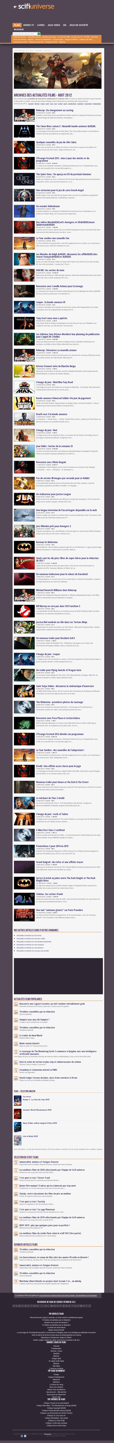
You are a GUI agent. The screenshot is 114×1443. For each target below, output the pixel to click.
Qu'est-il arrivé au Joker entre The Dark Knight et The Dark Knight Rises (65, 879)
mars (42, 103)
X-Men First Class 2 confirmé (50, 830)
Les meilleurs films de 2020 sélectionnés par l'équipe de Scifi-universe (52, 1169)
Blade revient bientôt (29, 1043)
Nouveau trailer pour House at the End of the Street (62, 782)
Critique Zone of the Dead (56, 1425)
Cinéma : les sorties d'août (49, 894)
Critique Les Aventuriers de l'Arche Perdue (56, 1413)
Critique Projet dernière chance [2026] (56, 1410)
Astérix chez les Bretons (56, 1389)
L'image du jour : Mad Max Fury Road (54, 382)
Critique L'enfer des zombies (56, 1423)
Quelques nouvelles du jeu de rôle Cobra (56, 142)
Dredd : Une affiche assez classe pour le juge (58, 766)
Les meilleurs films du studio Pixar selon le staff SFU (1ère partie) (50, 1233)
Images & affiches (71, 39)
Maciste (56, 1363)
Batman (56, 1356)
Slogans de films (51, 42)
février (37, 103)
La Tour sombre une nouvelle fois (52, 238)
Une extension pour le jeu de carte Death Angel (60, 190)
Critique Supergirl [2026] (56, 1408)
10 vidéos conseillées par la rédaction (37, 1011)
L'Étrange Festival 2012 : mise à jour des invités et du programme (62, 159)
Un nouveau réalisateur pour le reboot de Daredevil (62, 574)
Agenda (62, 42)
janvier (31, 103)
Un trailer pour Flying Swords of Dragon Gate (58, 670)
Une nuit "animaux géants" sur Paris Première (59, 910)
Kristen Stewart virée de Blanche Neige (56, 366)
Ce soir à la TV (76, 37)
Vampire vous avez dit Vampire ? (34, 1019)
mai (51, 103)
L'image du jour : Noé (46, 430)
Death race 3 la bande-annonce (51, 414)
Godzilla (56, 1353)
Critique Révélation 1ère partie (56, 1418)
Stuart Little (56, 1397)
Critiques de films (19, 37)
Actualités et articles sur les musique (30, 944)
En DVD (87, 37)
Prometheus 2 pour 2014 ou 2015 (52, 846)
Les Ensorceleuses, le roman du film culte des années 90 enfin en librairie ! (54, 1257)
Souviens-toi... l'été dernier (56, 1392)
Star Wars (56, 1366)
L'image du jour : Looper (48, 654)
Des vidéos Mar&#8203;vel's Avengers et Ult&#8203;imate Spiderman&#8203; (65, 223)
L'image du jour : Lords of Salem (52, 814)
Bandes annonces (49, 37)
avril (47, 103)
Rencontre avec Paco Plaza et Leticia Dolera (58, 718)
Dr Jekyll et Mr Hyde (56, 1361)
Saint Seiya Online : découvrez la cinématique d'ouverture (65, 686)
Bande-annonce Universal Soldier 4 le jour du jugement (63, 398)
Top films (94, 37)
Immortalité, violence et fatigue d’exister (39, 1161)
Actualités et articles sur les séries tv (30, 947)
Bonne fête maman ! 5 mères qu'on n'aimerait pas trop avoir (47, 1185)
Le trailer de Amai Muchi (30, 1035)
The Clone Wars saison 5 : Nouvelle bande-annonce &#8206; (66, 126)
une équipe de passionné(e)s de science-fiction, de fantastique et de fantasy (68, 1295)
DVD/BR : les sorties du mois (50, 270)
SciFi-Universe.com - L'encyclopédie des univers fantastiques (34, 6)
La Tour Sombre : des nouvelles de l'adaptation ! (60, 750)
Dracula (56, 1346)
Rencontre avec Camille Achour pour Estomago (59, 286)
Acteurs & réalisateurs (43, 39)
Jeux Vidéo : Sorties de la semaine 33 (54, 446)
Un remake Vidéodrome (48, 206)
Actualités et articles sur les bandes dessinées (34, 941)
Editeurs (31, 39)
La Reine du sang (56, 1384)
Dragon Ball (56, 1358)
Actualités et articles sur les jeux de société (33, 950)
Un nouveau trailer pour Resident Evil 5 (55, 638)
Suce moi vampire (56, 1387)
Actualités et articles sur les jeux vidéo (31, 938)
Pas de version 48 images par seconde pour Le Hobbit (63, 478)
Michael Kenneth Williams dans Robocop (56, 590)
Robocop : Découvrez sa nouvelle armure (56, 350)
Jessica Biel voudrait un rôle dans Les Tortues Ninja (61, 622)
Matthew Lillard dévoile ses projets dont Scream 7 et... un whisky (50, 1281)
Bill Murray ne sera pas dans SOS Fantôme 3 (58, 606)
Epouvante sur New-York (56, 1394)
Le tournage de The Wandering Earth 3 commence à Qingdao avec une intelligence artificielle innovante (57, 1052)
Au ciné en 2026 (64, 37)
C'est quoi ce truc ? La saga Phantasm (37, 1209)
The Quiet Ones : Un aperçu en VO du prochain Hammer (63, 174)
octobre (80, 103)
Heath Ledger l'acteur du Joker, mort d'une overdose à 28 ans (48, 1077)
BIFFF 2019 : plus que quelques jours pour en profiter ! (44, 1225)
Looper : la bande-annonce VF (50, 302)
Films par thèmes (19, 39)
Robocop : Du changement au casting (54, 110)
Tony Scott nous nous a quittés (51, 318)
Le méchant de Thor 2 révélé (50, 798)
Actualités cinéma (34, 37)
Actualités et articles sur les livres (29, 935)
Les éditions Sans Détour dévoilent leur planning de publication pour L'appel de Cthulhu (68, 335)
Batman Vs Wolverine (47, 542)
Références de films (36, 42)
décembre (97, 103)
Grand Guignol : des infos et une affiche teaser (59, 862)
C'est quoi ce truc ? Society (32, 1201)
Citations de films (85, 39)
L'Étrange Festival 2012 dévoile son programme (60, 734)
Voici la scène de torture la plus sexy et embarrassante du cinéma (50, 1061)
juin (55, 103)
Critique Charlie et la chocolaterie (56, 1403)
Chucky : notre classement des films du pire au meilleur (45, 1193)
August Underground (56, 1377)
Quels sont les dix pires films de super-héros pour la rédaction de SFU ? (67, 559)
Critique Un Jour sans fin (56, 1415)
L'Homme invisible (56, 1368)
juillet (60, 103)
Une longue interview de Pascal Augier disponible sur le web (66, 510)
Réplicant (56, 1379)
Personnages (58, 39)
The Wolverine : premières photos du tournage (59, 702)
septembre (72, 103)
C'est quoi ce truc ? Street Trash (34, 1177)
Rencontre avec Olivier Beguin (51, 462)
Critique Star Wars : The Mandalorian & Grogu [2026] (56, 1405)
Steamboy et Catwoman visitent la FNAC (38, 1069)
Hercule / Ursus (56, 1351)
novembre (88, 103)
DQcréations (47, 1434)
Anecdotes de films (20, 42)
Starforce (56, 1382)
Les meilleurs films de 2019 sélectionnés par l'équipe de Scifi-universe (52, 1217)
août (65, 103)
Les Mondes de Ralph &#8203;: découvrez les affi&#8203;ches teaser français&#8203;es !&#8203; (66, 255)
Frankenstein (56, 1348)
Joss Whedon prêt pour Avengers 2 (53, 526)
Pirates (56, 1374)
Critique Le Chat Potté (56, 1420)
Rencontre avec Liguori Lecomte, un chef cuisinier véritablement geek (52, 1003)
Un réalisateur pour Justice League (53, 494)
